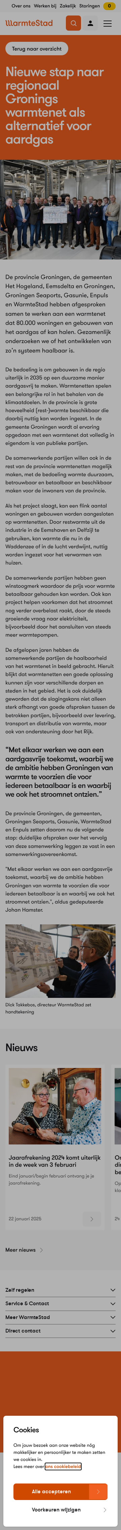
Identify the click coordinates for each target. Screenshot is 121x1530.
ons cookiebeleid (63, 1466)
